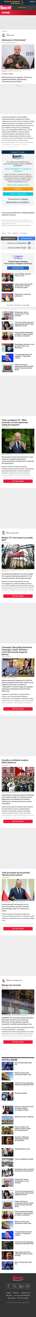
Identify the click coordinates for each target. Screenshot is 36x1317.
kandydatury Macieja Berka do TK (15, 477)
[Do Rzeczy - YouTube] (27, 1286)
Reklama (9, 1295)
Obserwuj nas (17, 243)
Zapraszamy (18, 268)
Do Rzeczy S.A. (14, 1302)
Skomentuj (8, 238)
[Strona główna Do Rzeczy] (6, 8)
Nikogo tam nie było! (11, 985)
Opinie (6, 12)
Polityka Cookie (22, 1298)
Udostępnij (28, 238)
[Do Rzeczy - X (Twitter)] (14, 1286)
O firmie (8, 1293)
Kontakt (16, 1293)
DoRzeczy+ (15, 233)
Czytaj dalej (18, 481)
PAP (16, 454)
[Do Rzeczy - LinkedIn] (21, 1286)
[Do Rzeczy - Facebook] (8, 1286)
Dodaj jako (17, 248)
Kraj (9, 233)
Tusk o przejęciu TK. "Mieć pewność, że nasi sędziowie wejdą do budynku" (15, 422)
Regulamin (11, 1298)
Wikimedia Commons (28, 792)
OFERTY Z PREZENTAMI (18, 194)
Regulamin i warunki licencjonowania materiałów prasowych (16, 225)
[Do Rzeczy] (1, 31)
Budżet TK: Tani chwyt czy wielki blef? (17, 538)
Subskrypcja (25, 1293)
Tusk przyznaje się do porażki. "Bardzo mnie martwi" (16, 873)
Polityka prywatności (22, 1295)
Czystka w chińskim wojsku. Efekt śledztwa (15, 761)
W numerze (24, 233)
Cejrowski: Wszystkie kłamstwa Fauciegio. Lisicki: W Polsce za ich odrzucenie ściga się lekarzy (17, 651)
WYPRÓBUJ (18, 189)
